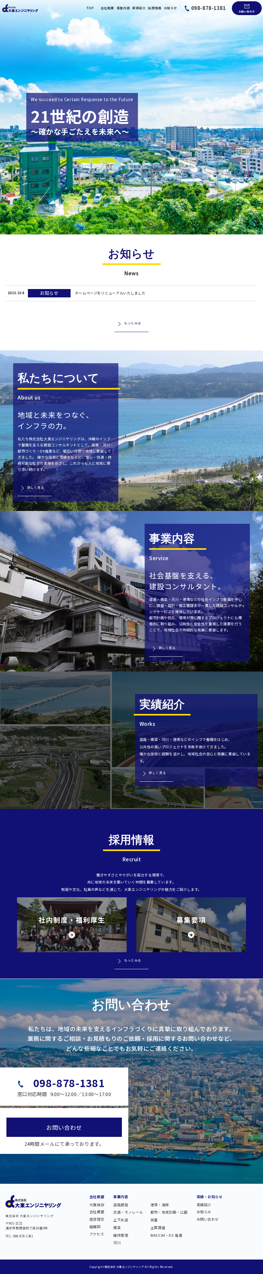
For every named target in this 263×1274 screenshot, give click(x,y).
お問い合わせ (247, 11)
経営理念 (96, 1219)
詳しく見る (35, 487)
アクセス (96, 1234)
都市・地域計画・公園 (169, 1212)
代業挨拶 (96, 1205)
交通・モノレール (128, 1212)
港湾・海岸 (159, 1205)
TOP (90, 8)
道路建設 (120, 1205)
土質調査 (157, 1228)
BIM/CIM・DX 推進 (166, 1236)
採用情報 (154, 8)
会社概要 (107, 8)
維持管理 (120, 1236)
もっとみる (132, 323)
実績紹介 (139, 8)
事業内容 (123, 8)
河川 (117, 1243)
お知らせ (170, 8)
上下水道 (120, 1220)
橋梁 (117, 1228)
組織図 (95, 1227)
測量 (154, 1220)
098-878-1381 (208, 7)
